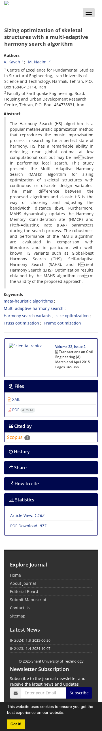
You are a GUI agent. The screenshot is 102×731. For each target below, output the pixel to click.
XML (15, 399)
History (21, 451)
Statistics (24, 500)
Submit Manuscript (28, 599)
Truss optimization (21, 323)
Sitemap (18, 616)
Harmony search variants (27, 315)
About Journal (23, 583)
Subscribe (79, 693)
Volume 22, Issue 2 (70, 346)
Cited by (22, 426)
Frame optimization (62, 323)
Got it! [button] (15, 724)
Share (20, 468)
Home (15, 575)
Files (18, 386)
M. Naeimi (38, 62)
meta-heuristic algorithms (28, 301)
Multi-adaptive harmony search (33, 308)
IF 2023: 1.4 (20, 648)
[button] (66, 713)
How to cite (26, 484)
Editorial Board (24, 591)
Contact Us (20, 607)
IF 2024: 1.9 (20, 640)
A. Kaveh (12, 62)
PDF (22, 409)
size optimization (72, 315)
